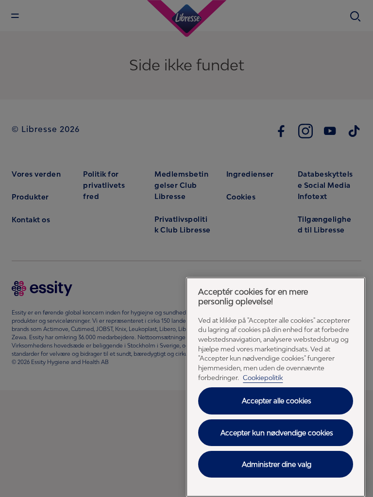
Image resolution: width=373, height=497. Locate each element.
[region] (275, 387)
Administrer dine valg (276, 464)
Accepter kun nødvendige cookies (276, 433)
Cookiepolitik (263, 377)
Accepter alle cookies (276, 401)
